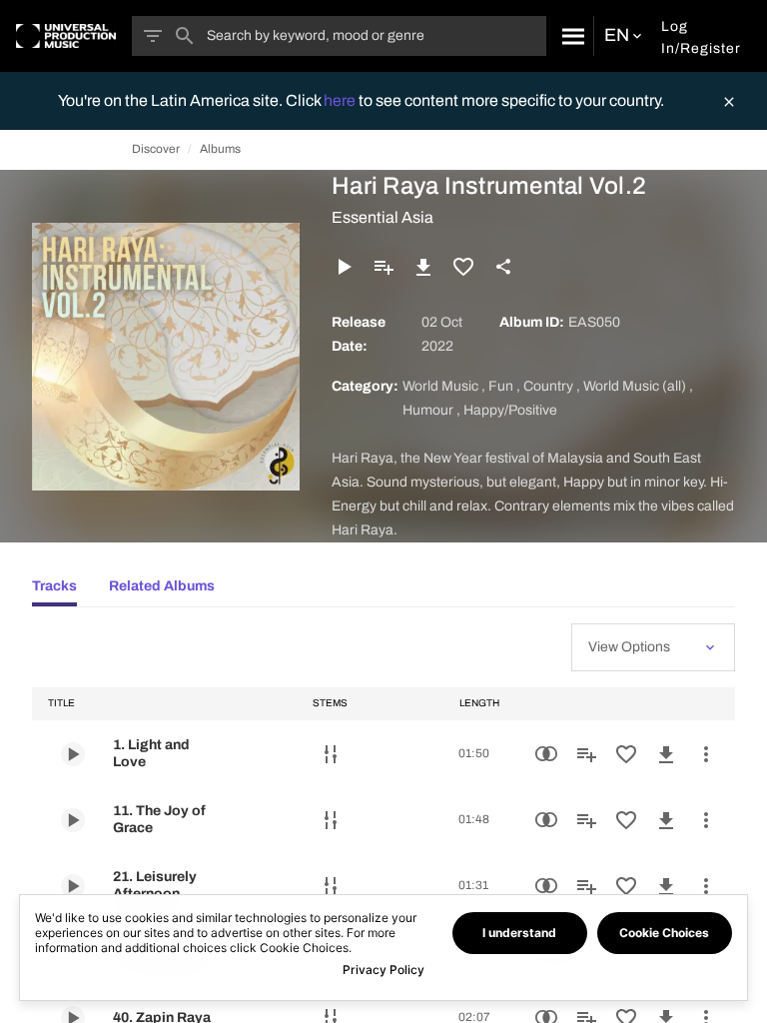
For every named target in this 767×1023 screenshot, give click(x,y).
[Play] (344, 267)
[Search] (569, 36)
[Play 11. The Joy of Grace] (73, 820)
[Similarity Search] (546, 754)
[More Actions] (706, 754)
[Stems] (331, 754)
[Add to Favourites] (463, 267)
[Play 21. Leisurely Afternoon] (73, 886)
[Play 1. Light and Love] (73, 754)
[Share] (503, 267)
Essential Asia (382, 217)
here (341, 100)
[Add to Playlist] (383, 267)
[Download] (423, 267)
